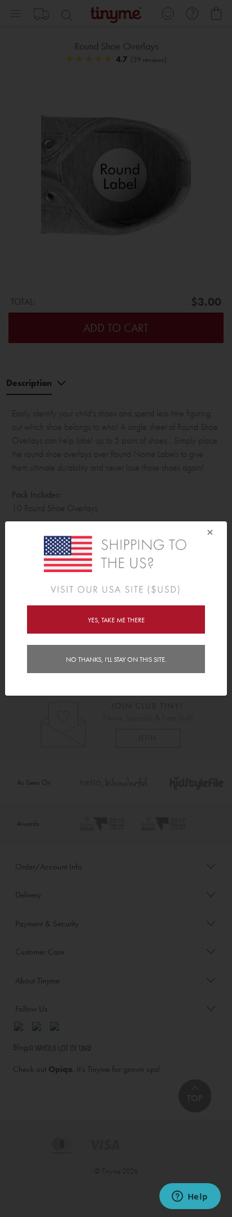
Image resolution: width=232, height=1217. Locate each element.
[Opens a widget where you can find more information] (190, 1197)
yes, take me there (116, 620)
